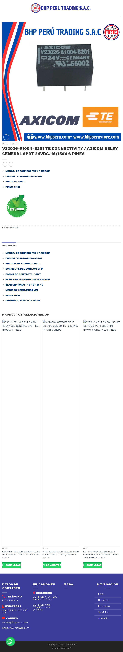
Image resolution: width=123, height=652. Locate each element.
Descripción (9, 245)
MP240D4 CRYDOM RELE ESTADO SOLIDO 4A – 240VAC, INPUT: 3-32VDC (61, 554)
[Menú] (4, 8)
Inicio (5, 143)
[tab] (9, 245)
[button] (10, 641)
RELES (15, 143)
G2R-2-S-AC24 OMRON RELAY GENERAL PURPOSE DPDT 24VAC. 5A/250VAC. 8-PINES (101, 554)
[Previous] (2, 446)
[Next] (120, 446)
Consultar (13, 565)
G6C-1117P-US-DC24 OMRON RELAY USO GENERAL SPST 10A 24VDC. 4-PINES (21, 554)
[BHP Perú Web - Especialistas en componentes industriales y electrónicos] (61, 8)
